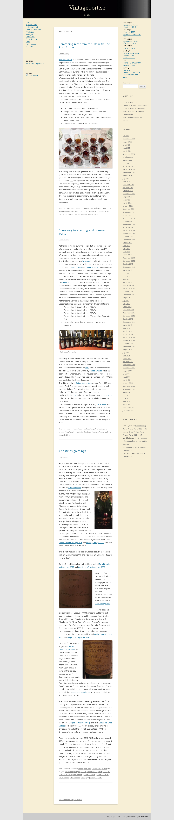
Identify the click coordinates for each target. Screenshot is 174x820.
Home (28, 22)
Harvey (93, 211)
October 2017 (128, 291)
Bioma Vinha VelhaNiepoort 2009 (131, 54)
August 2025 (127, 142)
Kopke (105, 772)
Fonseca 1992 (129, 32)
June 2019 (126, 245)
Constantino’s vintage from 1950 (91, 567)
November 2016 (129, 316)
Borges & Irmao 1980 (132, 63)
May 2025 (126, 148)
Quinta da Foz (76, 775)
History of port (32, 27)
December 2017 (129, 288)
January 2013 (128, 410)
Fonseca (86, 211)
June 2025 (126, 145)
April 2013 (126, 401)
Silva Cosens (75, 778)
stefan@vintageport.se (35, 63)
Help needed (31, 44)
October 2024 (128, 157)
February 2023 (128, 184)
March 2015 (127, 358)
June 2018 (126, 276)
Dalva (71, 211)
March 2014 (127, 380)
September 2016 (129, 322)
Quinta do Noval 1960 (81, 692)
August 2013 (127, 392)
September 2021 (129, 212)
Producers (30, 32)
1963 (109, 208)
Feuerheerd (107, 395)
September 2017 (129, 294)
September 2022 (129, 194)
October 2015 (128, 343)
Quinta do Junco (89, 775)
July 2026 (126, 136)
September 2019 (129, 239)
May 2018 (126, 279)
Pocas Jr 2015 (129, 48)
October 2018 (128, 264)
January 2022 (128, 206)
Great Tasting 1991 (130, 102)
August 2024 (127, 160)
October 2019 (128, 236)
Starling (83, 778)
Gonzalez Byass (75, 267)
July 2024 (126, 163)
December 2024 (129, 154)
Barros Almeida (95, 371)
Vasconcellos (87, 261)
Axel (124, 432)
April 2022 (126, 200)
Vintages (29, 34)
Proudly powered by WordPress (70, 800)
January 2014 (128, 383)
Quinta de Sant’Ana (84, 383)
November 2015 (129, 340)
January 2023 (128, 187)
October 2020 (128, 221)
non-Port (87, 768)
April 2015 (126, 355)
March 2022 (127, 203)
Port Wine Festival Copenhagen (135, 105)
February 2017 (128, 310)
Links (28, 41)
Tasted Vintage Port (85, 208)
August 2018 (127, 270)
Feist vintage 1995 (102, 603)
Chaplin (83, 772)
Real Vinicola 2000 (130, 75)
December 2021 (129, 209)
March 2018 (127, 282)
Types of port (31, 24)
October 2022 (128, 191)
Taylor (70, 214)
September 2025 (129, 139)
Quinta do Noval (103, 211)
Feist (80, 211)
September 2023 (129, 172)
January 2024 (128, 166)
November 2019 (129, 233)
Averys (66, 211)
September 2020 (129, 224)
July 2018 (126, 273)
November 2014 (129, 365)
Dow (76, 211)
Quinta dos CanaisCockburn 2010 (130, 42)
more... (125, 77)
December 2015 (129, 337)
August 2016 (127, 325)
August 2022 (127, 197)
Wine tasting (99, 429)
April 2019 (126, 252)
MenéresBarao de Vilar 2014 (131, 71)
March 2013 (127, 404)
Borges (77, 772)
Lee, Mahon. (127, 447)
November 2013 (129, 386)
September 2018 (129, 267)
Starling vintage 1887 (95, 542)
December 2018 (129, 258)
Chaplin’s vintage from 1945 (78, 637)
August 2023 (127, 175)
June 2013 (126, 398)
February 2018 (128, 285)
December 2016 (129, 313)
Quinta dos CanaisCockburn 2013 (130, 26)
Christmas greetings (72, 451)
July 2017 (126, 300)
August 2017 (127, 297)
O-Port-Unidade (74, 487)
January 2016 (128, 334)
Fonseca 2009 (129, 57)
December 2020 (129, 218)
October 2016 (128, 319)
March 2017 (127, 307)
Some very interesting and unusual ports (82, 231)
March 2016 (127, 331)
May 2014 (126, 377)
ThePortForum (79, 214)
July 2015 (126, 352)
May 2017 (126, 304)
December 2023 (129, 169)
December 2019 (129, 230)
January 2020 (128, 227)
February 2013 (128, 407)
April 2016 (126, 328)
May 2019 (126, 249)
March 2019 (127, 255)
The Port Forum (65, 59)
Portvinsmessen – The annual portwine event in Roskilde (135, 441)
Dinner (80, 768)
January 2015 (128, 362)
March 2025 (127, 151)
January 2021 (128, 215)
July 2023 (126, 178)
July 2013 (126, 395)
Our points (30, 36)
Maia (87, 367)
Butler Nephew (92, 267)
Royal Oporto (64, 778)
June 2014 (126, 374)
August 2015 (127, 349)
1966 (61, 211)
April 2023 (126, 181)
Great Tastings (32, 39)
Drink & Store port (33, 29)
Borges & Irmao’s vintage (80, 723)
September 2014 (129, 368)
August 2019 (127, 242)
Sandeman (63, 214)
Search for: (127, 83)
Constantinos (92, 772)
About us (29, 46)
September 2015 (129, 346)
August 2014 (127, 371)
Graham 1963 (129, 65)
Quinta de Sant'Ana (91, 432)
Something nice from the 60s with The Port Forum (84, 45)
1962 (104, 208)
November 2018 (129, 261)
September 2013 (129, 389)
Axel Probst (69, 772)
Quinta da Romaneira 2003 (132, 35)
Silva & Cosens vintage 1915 (70, 542)
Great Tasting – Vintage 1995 (134, 108)
